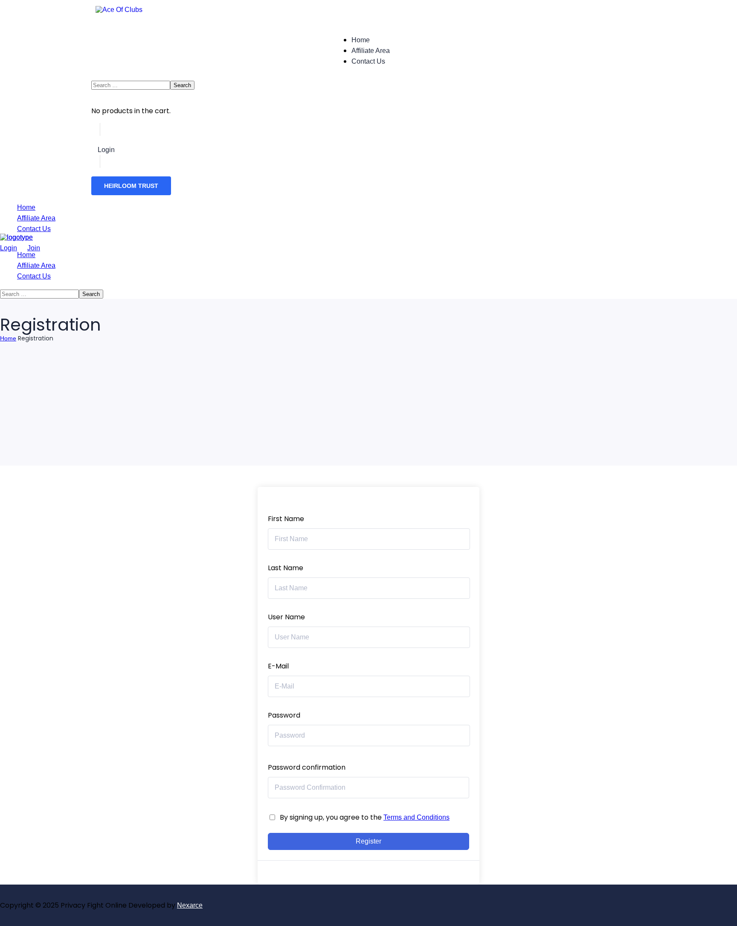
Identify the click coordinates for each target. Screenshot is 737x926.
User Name (286, 617)
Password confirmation (306, 767)
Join (33, 248)
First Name (286, 519)
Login (106, 149)
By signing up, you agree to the (365, 817)
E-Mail (278, 666)
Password (284, 715)
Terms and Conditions (416, 817)
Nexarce (190, 905)
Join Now (135, 149)
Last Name (285, 568)
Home (8, 338)
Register (368, 841)
